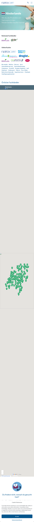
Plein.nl (18, 70)
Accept (17, 516)
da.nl (21, 64)
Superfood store (19, 72)
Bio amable (5, 64)
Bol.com (16, 64)
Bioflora (11, 64)
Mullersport (11, 70)
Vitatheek (27, 72)
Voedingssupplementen (8, 74)
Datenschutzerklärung (17, 520)
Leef (27, 68)
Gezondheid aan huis (7, 66)
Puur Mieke (24, 70)
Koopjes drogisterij (20, 68)
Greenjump (5, 68)
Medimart (4, 70)
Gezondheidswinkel (19, 66)
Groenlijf (11, 68)
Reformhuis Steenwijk (7, 72)
